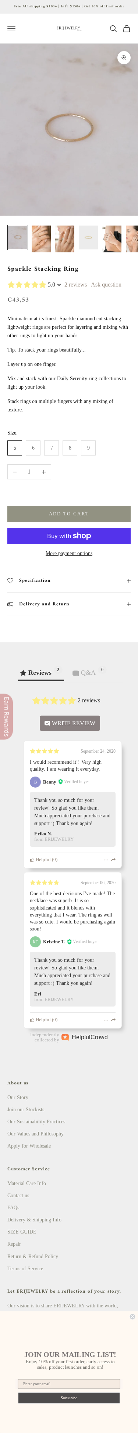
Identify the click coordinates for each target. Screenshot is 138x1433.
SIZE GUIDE (21, 1232)
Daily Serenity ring (77, 378)
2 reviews (75, 284)
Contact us (18, 1195)
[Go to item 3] (64, 239)
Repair (14, 1244)
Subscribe (69, 1398)
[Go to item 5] (112, 239)
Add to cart (69, 513)
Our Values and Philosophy (35, 1134)
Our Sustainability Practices (36, 1121)
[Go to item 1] (17, 237)
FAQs (13, 1207)
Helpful (43, 859)
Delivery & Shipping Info (34, 1220)
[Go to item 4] (88, 237)
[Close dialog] (133, 1317)
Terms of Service (25, 1268)
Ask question (106, 284)
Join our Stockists (25, 1109)
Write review (72, 723)
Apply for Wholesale (29, 1146)
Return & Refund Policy (32, 1256)
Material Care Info (26, 1183)
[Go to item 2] (41, 239)
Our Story (17, 1097)
